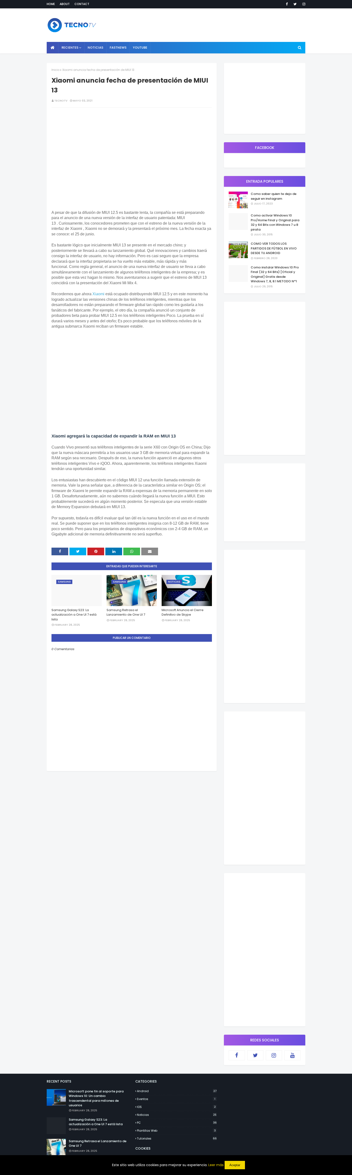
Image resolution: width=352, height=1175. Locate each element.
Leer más (216, 1165)
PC (177, 1123)
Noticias (176, 1115)
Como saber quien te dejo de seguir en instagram (273, 196)
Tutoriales (177, 1138)
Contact (81, 4)
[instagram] (303, 4)
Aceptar (234, 1165)
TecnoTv (61, 100)
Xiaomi (98, 294)
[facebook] (287, 4)
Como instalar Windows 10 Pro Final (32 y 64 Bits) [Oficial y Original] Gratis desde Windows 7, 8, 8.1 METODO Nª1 (275, 274)
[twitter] (295, 4)
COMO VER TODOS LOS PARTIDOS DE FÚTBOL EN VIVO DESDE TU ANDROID (274, 248)
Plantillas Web (176, 1131)
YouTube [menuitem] (140, 47)
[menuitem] (52, 47)
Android (176, 1091)
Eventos (176, 1099)
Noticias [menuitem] (95, 47)
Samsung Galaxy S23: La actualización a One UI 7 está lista (74, 615)
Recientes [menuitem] (70, 47)
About (65, 4)
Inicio (55, 70)
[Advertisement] (132, 804)
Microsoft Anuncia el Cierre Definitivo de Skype (183, 612)
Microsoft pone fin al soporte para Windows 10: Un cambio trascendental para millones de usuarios (96, 1098)
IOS (176, 1107)
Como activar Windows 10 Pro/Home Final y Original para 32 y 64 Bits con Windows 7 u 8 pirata (275, 222)
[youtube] (292, 1055)
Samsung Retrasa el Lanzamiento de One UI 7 (126, 612)
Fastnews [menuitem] (118, 47)
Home (51, 4)
